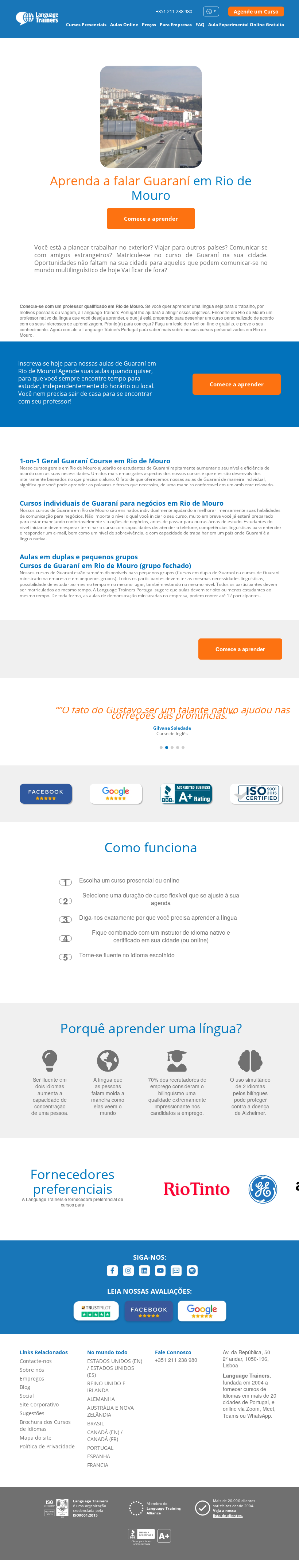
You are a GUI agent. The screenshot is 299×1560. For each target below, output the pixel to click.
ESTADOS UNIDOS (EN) (114, 1361)
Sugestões (32, 1413)
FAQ (200, 25)
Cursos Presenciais (86, 25)
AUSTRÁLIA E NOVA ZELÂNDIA (110, 1411)
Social (27, 1395)
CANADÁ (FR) (102, 1439)
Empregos (32, 1378)
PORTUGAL (100, 1447)
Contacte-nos (36, 1361)
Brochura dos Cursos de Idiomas (45, 1425)
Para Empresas (176, 25)
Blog (25, 1386)
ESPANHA (98, 1456)
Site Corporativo (39, 1404)
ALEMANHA (101, 1398)
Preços (149, 25)
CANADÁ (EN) (103, 1432)
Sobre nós (32, 1369)
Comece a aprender (151, 218)
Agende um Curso (256, 11)
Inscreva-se (33, 363)
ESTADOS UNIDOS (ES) (110, 1371)
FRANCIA (97, 1464)
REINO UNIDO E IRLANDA (106, 1387)
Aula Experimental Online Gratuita (246, 25)
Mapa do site (35, 1437)
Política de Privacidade (47, 1446)
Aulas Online (124, 25)
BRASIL (95, 1423)
